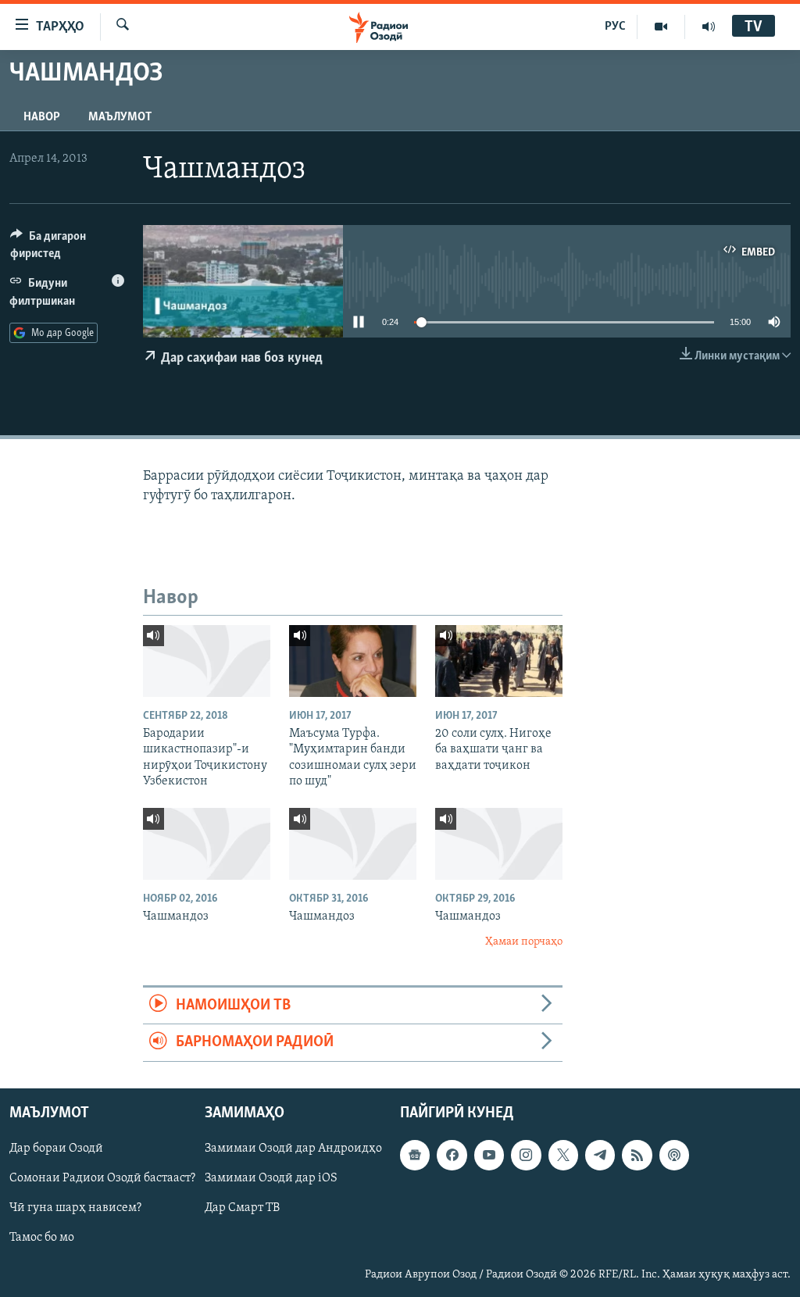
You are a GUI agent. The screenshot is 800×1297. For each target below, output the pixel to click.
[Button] (67, 248)
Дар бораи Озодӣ (56, 1148)
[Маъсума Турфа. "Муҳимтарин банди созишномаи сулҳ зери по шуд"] (352, 661)
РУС (615, 26)
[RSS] (637, 1155)
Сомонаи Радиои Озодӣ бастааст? (102, 1178)
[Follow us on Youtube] (489, 1155)
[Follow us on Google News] (415, 1155)
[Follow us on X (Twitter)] (563, 1155)
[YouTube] (661, 26)
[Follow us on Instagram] (526, 1155)
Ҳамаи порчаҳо (523, 942)
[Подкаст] (674, 1155)
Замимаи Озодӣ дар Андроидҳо (293, 1148)
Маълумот (120, 117)
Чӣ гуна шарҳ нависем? (75, 1208)
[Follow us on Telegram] (600, 1155)
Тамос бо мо (41, 1237)
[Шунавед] (708, 26)
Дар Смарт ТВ (242, 1208)
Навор (41, 117)
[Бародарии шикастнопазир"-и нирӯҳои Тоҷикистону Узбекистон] (206, 661)
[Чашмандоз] (206, 844)
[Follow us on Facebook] (451, 1155)
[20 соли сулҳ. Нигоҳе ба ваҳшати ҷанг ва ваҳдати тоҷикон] (498, 661)
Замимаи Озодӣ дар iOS (271, 1178)
